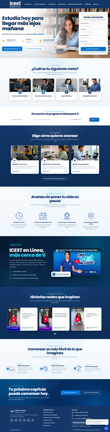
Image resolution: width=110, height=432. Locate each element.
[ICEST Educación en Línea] (15, 4)
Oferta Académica (39, 4)
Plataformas (61, 4)
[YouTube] (24, 420)
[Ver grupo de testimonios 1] (55, 333)
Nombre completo (85, 23)
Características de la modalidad (51, 417)
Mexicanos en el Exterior (75, 4)
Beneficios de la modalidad (50, 415)
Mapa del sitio (47, 425)
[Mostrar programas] (66, 119)
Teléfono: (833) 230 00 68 (81, 412)
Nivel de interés (84, 41)
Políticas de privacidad (49, 422)
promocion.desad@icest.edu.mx (83, 418)
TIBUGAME (88, 4)
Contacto (95, 4)
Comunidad (51, 4)
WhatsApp (83, 29)
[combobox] (49, 120)
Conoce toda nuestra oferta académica (54, 178)
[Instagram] (16, 420)
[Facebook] (11, 420)
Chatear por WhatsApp (86, 422)
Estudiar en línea (47, 420)
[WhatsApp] (20, 420)
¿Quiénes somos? (48, 412)
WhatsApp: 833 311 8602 (81, 415)
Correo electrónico (85, 35)
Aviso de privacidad (15, 430)
